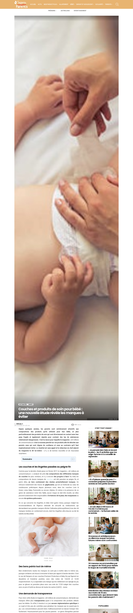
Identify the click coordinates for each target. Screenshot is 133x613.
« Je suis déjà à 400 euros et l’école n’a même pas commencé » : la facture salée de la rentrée (103, 509)
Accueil (33, 4)
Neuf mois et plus (50, 4)
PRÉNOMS (51, 11)
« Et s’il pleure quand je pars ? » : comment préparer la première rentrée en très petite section (102, 481)
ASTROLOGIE (65, 11)
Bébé (72, 4)
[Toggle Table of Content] (72, 459)
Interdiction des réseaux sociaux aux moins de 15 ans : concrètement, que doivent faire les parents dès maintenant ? (103, 593)
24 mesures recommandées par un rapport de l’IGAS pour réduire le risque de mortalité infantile (103, 565)
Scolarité (99, 4)
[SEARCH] (117, 4)
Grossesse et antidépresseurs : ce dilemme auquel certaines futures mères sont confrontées (102, 538)
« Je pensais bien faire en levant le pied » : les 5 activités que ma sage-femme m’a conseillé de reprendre (102, 453)
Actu (40, 4)
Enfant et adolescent (84, 4)
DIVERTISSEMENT (80, 11)
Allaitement (63, 4)
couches (50, 479)
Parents (108, 4)
